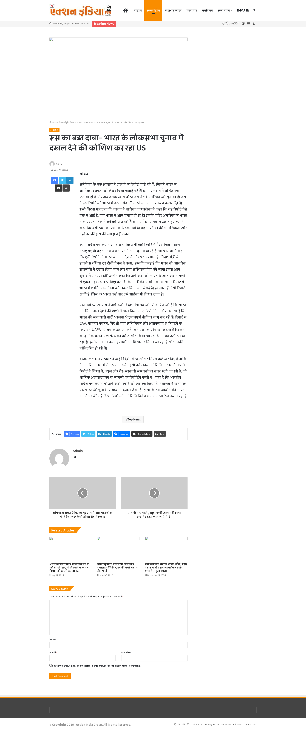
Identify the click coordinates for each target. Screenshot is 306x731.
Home (55, 122)
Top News (134, 419)
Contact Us (250, 724)
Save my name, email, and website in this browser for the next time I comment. (96, 666)
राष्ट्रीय (138, 10)
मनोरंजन (207, 10)
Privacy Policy (212, 724)
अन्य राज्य (224, 10)
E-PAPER (243, 10)
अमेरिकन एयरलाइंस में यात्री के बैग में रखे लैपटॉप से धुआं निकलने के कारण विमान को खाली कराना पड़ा (69, 567)
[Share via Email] (58, 188)
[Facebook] (54, 180)
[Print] (66, 188)
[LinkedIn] (69, 180)
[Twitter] (62, 180)
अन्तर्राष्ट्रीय (153, 10)
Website (126, 652)
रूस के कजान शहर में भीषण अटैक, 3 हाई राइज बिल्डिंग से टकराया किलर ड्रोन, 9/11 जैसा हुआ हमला (166, 567)
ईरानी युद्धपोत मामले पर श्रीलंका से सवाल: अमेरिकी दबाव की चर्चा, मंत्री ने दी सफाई (117, 567)
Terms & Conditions (231, 724)
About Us (197, 724)
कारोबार (191, 10)
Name (53, 639)
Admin (59, 164)
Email (53, 652)
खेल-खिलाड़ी (173, 10)
